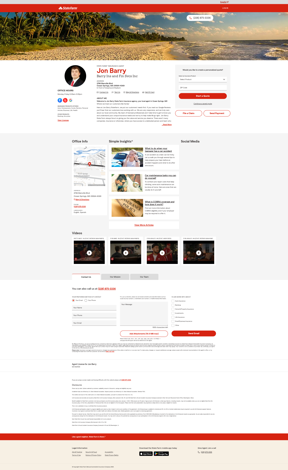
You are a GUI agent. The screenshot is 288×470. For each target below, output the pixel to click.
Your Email (79, 300)
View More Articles (144, 225)
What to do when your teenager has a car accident (158, 149)
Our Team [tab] (144, 277)
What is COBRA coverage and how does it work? (159, 203)
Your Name (77, 308)
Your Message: (126, 304)
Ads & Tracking (77, 452)
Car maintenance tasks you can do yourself (160, 176)
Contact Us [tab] (86, 277)
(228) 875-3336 (80, 206)
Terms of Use (76, 455)
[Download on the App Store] (146, 453)
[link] (68, 8)
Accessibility (109, 452)
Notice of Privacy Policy (93, 455)
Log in (225, 8)
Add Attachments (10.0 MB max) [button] (144, 334)
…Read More (167, 124)
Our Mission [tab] (115, 277)
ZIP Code (183, 88)
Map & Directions (82, 199)
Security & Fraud (91, 452)
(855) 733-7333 (110, 351)
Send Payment (217, 113)
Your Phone (92, 300)
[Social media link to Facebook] (60, 100)
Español (223, 2)
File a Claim (188, 113)
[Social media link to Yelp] (65, 100)
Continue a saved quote (203, 104)
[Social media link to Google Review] (70, 100)
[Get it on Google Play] (161, 453)
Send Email (193, 333)
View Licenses (63, 120)
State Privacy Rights (111, 455)
